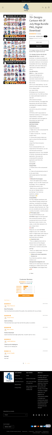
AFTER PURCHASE (30, 378)
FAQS (27, 375)
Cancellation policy (45, 432)
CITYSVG (11, 431)
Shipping (31, 38)
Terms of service (38, 431)
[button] (2, 7)
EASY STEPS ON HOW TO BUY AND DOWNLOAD (31, 388)
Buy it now (39, 46)
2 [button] (25, 363)
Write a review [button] (26, 295)
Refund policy (24, 431)
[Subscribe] (25, 414)
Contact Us (17, 375)
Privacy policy (31, 431)
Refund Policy (18, 384)
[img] (7, 303)
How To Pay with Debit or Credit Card (31, 382)
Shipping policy (46, 431)
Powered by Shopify (17, 431)
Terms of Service (18, 378)
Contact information (36, 432)
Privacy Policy (18, 387)
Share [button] (32, 273)
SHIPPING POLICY (19, 381)
